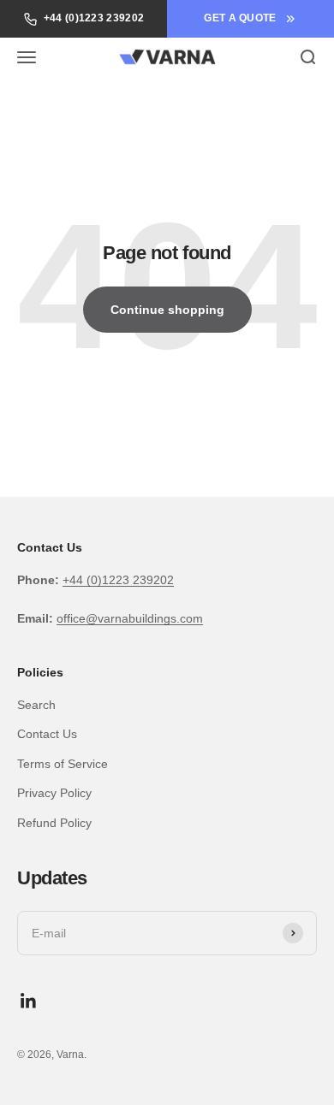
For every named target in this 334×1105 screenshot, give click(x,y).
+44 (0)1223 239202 (94, 18)
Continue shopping (167, 309)
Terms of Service (62, 764)
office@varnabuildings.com (130, 618)
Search (36, 705)
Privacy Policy (54, 793)
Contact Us (47, 734)
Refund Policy (54, 823)
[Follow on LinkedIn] (28, 1001)
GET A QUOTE (240, 18)
